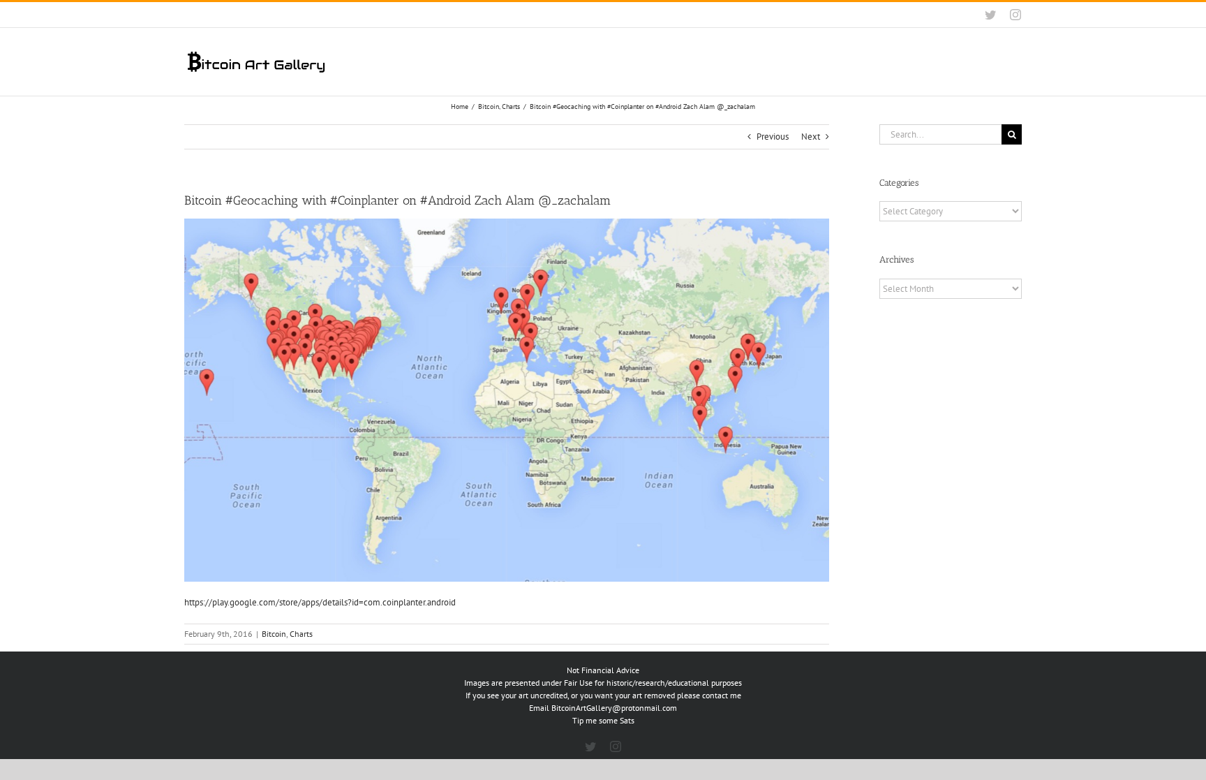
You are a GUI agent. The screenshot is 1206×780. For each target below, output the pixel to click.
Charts (301, 633)
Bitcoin (274, 633)
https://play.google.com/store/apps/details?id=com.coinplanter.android (320, 602)
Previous (773, 136)
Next (810, 136)
